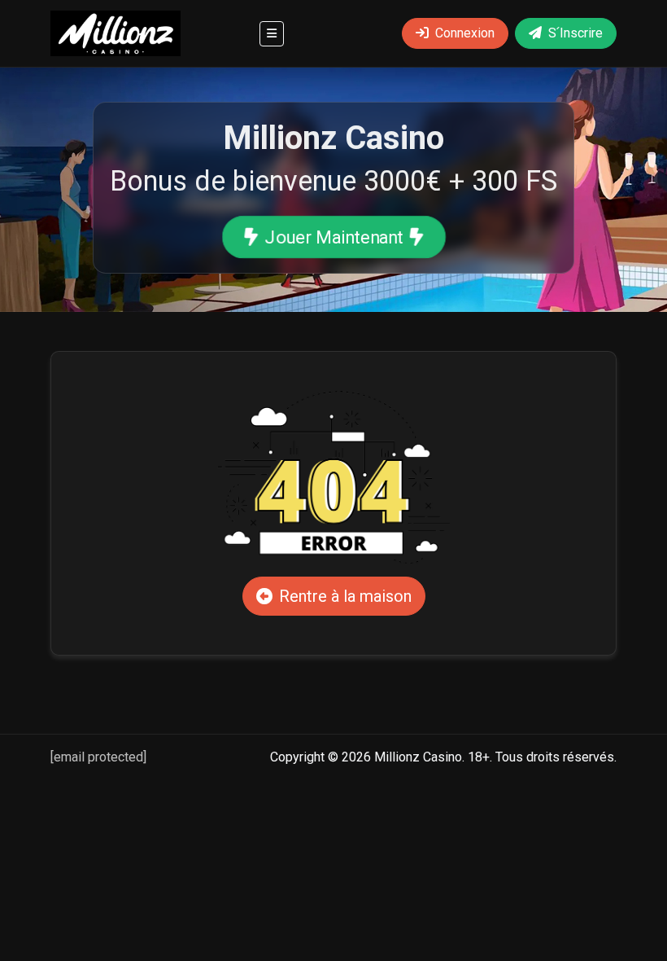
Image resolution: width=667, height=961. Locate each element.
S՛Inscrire (575, 33)
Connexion (465, 33)
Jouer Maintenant (333, 237)
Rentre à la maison (345, 596)
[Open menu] (271, 33)
